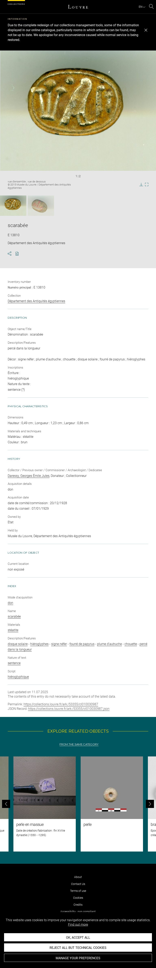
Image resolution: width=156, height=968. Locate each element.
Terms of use (78, 890)
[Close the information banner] (145, 30)
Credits (78, 904)
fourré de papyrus (81, 644)
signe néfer (59, 644)
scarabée (14, 616)
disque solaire (18, 644)
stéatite (13, 630)
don (10, 603)
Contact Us (78, 884)
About (78, 877)
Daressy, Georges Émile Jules (28, 476)
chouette (131, 644)
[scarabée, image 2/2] (41, 205)
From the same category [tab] (79, 744)
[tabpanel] (78, 804)
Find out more (78, 924)
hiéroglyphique (18, 677)
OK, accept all (78, 937)
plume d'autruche (109, 644)
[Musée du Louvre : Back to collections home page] (78, 7)
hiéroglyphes (39, 644)
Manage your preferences (78, 958)
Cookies (78, 897)
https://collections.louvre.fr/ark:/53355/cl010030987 (61, 704)
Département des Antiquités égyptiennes (36, 301)
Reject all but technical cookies (78, 948)
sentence (14, 663)
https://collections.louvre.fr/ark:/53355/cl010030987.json (68, 709)
